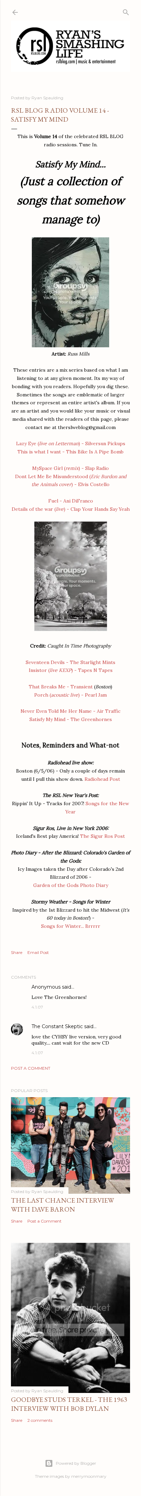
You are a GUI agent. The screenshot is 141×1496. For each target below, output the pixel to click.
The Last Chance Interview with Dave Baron (62, 1205)
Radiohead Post (102, 779)
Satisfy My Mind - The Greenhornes (70, 719)
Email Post (38, 952)
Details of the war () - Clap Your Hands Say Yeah (71, 509)
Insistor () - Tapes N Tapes (71, 670)
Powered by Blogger (76, 1463)
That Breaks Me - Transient (61, 687)
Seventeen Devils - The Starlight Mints (70, 662)
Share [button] (16, 952)
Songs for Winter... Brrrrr (70, 926)
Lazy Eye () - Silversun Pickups (70, 443)
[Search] (126, 11)
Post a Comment (30, 1068)
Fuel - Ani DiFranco (70, 501)
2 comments (39, 1420)
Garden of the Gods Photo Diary (70, 885)
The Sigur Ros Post (102, 836)
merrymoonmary (88, 1476)
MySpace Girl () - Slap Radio (70, 468)
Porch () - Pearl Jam (70, 695)
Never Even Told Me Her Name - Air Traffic (70, 711)
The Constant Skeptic (57, 1026)
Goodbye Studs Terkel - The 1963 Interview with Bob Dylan (69, 1404)
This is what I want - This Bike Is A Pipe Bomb (70, 452)
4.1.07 (37, 1007)
